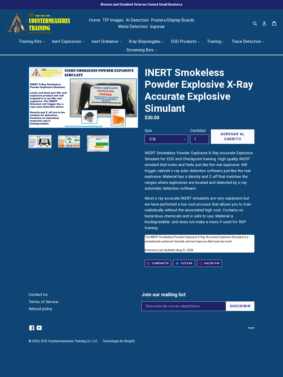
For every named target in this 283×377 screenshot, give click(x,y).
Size (148, 130)
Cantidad (198, 130)
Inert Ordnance (105, 41)
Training (214, 41)
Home (94, 20)
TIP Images (113, 20)
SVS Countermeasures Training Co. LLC (69, 341)
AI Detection (137, 20)
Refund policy (40, 308)
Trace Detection (247, 41)
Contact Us (38, 294)
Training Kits (30, 41)
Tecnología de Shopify (119, 341)
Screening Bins (140, 49)
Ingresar (157, 26)
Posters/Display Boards (172, 20)
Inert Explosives (67, 41)
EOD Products (184, 41)
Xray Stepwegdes (145, 41)
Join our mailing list (164, 295)
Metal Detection (133, 26)
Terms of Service (43, 301)
